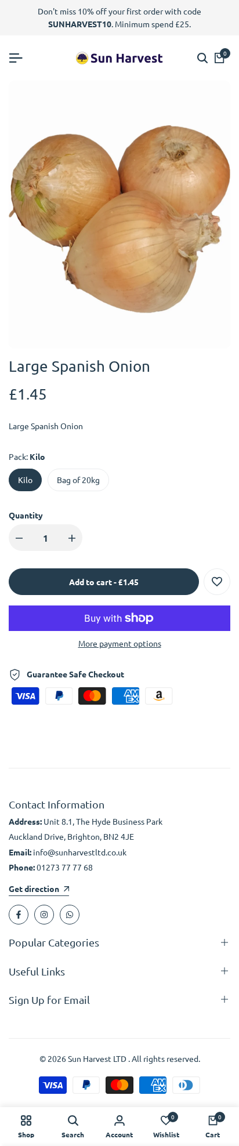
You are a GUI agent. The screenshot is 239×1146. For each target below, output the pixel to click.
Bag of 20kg (78, 479)
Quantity (26, 515)
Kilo (25, 479)
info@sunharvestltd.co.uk (79, 852)
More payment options (119, 643)
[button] (217, 581)
